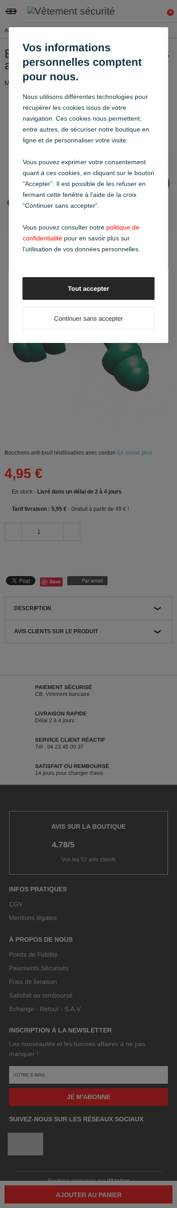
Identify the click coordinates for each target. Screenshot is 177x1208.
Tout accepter (88, 288)
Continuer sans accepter (88, 318)
